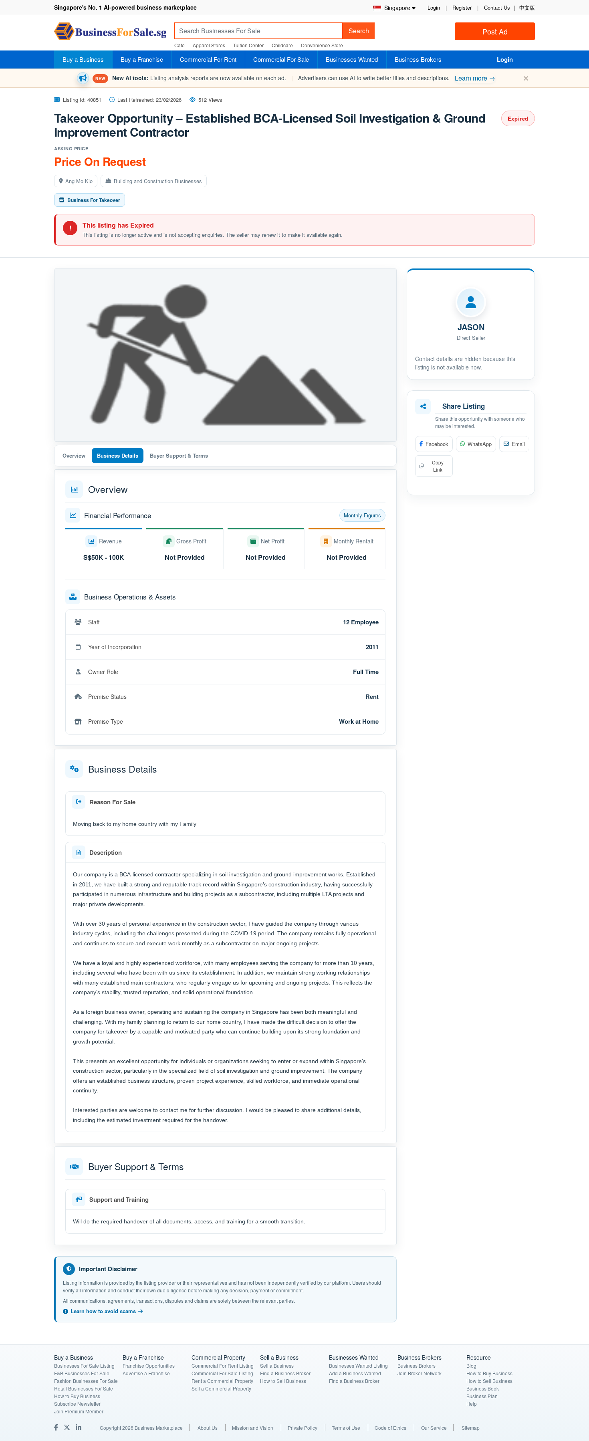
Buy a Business (83, 59)
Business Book (482, 1388)
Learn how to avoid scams (103, 1311)
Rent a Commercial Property (222, 1380)
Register (462, 7)
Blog (471, 1365)
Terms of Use (346, 1427)
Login (434, 7)
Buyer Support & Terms (179, 455)
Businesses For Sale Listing (84, 1365)
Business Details (117, 455)
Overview (74, 455)
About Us (208, 1427)
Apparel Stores (209, 45)
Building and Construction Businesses (158, 181)
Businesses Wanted (352, 59)
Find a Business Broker (285, 1373)
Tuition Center (248, 45)
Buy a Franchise (142, 59)
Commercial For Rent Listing (223, 1365)
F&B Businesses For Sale (81, 1373)
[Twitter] (68, 1427)
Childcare (282, 45)
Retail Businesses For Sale (83, 1388)
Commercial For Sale (281, 59)
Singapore (395, 8)
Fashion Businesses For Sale (86, 1380)
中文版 (527, 7)
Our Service (434, 1427)
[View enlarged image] (225, 355)
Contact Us (497, 7)
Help (471, 1403)
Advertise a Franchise (146, 1373)
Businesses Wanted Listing (358, 1365)
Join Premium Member (78, 1411)
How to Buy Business (77, 1396)
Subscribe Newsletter (77, 1403)
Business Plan (482, 1396)
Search (359, 30)
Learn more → (475, 78)
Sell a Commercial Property (221, 1388)
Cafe (179, 45)
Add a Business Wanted (355, 1373)
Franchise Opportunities (149, 1365)
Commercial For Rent (208, 59)
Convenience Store (322, 45)
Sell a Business (277, 1365)
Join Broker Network (419, 1373)
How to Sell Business (283, 1380)
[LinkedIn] (79, 1427)
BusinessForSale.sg (110, 33)
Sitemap (471, 1427)
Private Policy (302, 1427)
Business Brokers (418, 59)
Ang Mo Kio (79, 181)
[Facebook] (57, 1427)
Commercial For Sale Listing (222, 1373)
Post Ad (495, 31)
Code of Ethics (390, 1427)
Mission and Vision (252, 1427)
